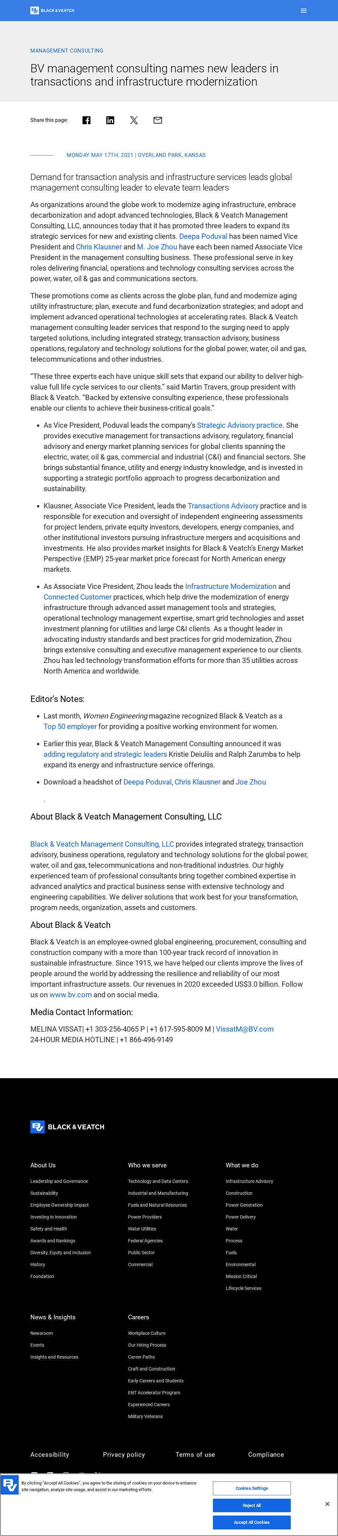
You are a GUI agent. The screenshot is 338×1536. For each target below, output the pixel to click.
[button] (304, 11)
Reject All (252, 1505)
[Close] (327, 1504)
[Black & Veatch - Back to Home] (52, 11)
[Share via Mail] (157, 120)
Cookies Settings (252, 1488)
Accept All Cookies (252, 1522)
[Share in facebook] (86, 120)
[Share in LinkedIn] (110, 120)
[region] (169, 1504)
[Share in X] (134, 120)
